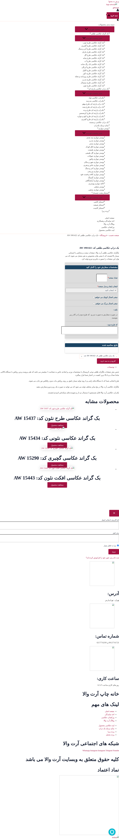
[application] (90, 34)
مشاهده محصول (57, 425)
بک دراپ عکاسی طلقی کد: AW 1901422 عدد (99, 356)
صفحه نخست (114, 235)
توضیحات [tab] (110, 367)
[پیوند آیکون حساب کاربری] (117, 10)
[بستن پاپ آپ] (114, 513)
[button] (116, 7)
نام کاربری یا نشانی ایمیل (110, 520)
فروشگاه (103, 235)
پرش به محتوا (114, 1)
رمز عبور (116, 533)
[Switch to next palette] (118, 20)
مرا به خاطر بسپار (110, 546)
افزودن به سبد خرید (108, 361)
